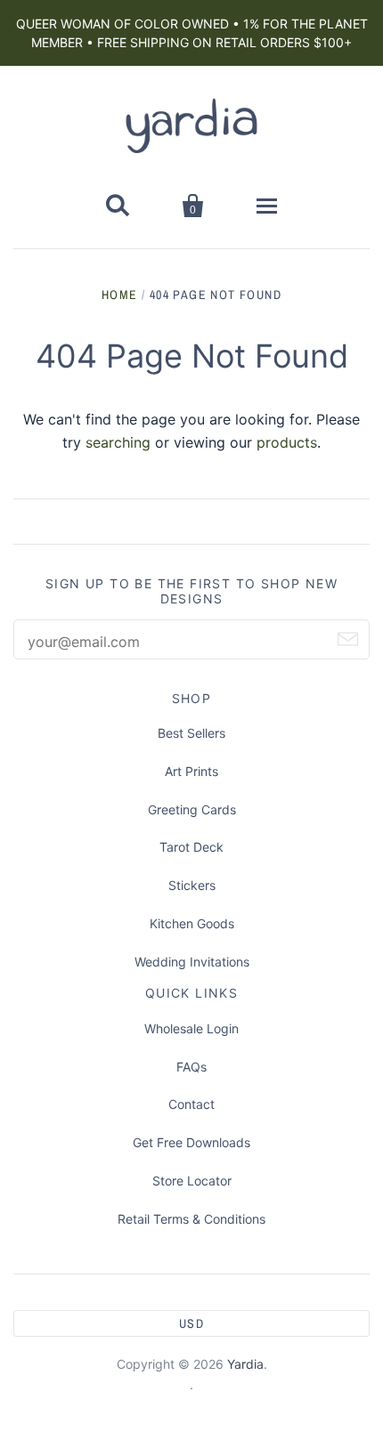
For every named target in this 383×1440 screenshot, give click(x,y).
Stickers (192, 885)
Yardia (245, 1363)
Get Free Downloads (191, 1142)
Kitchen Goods (192, 923)
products (287, 442)
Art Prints (191, 771)
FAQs (191, 1066)
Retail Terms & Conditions (191, 1218)
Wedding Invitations (191, 961)
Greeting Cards (192, 809)
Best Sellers (191, 732)
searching (118, 442)
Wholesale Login (191, 1028)
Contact (191, 1104)
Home (120, 295)
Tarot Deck (191, 846)
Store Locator (192, 1180)
